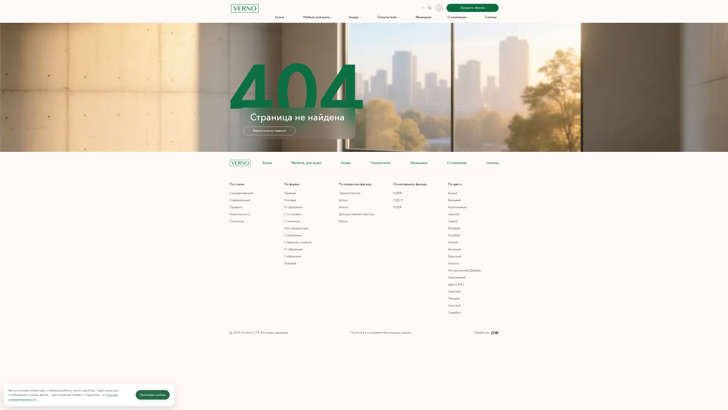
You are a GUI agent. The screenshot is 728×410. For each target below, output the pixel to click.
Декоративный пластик (356, 214)
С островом (293, 214)
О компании (456, 17)
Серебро (454, 312)
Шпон (343, 200)
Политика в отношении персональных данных (381, 332)
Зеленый (454, 249)
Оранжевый (457, 277)
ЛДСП (398, 200)
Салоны (491, 17)
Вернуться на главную (269, 130)
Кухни (279, 17)
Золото (453, 263)
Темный (453, 298)
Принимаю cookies (153, 395)
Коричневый (457, 207)
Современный (239, 200)
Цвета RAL (456, 284)
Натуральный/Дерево (464, 270)
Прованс (236, 207)
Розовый (454, 228)
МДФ (397, 193)
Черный (453, 214)
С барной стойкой (298, 242)
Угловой (290, 263)
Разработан (481, 332)
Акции (354, 17)
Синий (453, 242)
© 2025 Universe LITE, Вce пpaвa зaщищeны (258, 332)
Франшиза (423, 17)
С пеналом (292, 221)
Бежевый (454, 200)
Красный (454, 256)
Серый (453, 221)
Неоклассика (239, 214)
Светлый (454, 291)
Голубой (454, 235)
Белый (452, 193)
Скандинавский (241, 193)
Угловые (290, 200)
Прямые (290, 193)
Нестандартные (296, 228)
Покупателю (387, 17)
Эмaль (343, 207)
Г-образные (292, 235)
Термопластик (350, 193)
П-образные (293, 207)
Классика (236, 221)
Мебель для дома (316, 17)
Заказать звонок (472, 7)
